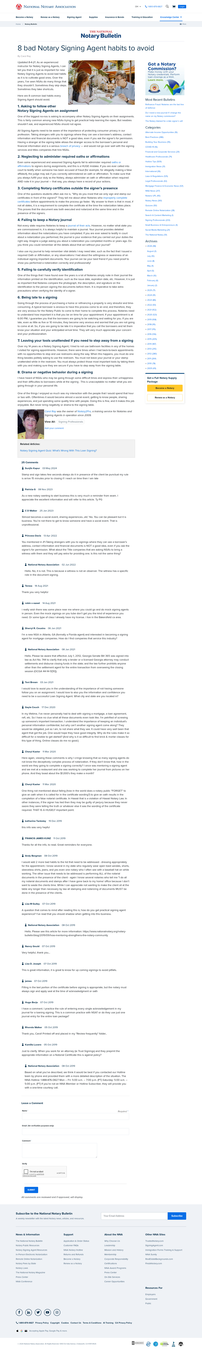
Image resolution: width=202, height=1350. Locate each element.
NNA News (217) (152, 191)
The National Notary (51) (156, 235)
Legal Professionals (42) (156, 181)
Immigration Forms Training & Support (163, 1250)
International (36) (152, 171)
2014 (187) (151, 344)
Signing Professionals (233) (157, 220)
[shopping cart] (173, 6)
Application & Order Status (76, 1241)
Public (148, 1303)
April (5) (150, 270)
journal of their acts (79, 225)
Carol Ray (50, 411)
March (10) (151, 275)
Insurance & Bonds (114, 17)
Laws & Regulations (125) (156, 176)
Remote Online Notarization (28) (159, 210)
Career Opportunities (114, 1281)
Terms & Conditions (92, 1323)
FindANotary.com (153, 1263)
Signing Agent (74, 17)
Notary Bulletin (31, 24)
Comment (26, 1141)
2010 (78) (151, 363)
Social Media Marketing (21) (157, 230)
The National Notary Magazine (30, 1272)
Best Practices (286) (154, 137)
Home (18, 24)
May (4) (150, 266)
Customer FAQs (71, 1245)
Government (151, 1299)
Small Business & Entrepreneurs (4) (161, 225)
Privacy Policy (42, 1323)
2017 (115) (151, 329)
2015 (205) (152, 339)
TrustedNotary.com (154, 1241)
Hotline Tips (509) (153, 161)
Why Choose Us (112, 1241)
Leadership (109, 1245)
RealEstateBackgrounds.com (159, 1259)
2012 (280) (152, 353)
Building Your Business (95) (157, 142)
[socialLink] (20, 1312)
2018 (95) (151, 324)
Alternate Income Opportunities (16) (161, 132)
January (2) (152, 285)
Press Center (22, 1277)
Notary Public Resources (27, 1245)
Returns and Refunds (74, 1254)
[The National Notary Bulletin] (101, 35)
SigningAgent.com (154, 1245)
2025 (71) (151, 290)
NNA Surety (151, 1254)
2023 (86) (151, 300)
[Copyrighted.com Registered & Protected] (138, 1343)
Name (25, 1111)
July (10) (150, 256)
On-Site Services (112, 1277)
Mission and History (113, 1250)
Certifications (110, 1263)
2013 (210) (151, 349)
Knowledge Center (169, 17)
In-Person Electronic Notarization (31, 1254)
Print (184, 24)
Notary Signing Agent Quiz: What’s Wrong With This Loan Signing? (58, 450)
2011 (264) (151, 358)
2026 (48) (151, 246)
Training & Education (142, 17)
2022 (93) (151, 305)
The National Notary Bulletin (29, 1241)
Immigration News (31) (155, 166)
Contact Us (76, 1323)
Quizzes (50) (151, 205)
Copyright (55, 1323)
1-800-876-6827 (155, 6)
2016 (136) (151, 334)
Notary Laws (22, 1268)
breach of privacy (70, 146)
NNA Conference (24, 1281)
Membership (110, 1254)
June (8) (150, 261)
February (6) (152, 280)
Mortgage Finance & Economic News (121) (164, 186)
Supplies (93, 17)
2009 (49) (151, 368)
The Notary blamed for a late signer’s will (164, 121)
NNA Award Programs (115, 1268)
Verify (24, 1164)
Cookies (65, 1323)
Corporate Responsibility (116, 1259)
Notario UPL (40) (152, 196)
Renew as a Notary (50, 17)
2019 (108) (151, 319)
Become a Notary (24, 17)
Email (38, 1126)
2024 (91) (151, 295)
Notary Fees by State (26, 1263)
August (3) (151, 251)
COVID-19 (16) (151, 147)
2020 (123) (152, 314)
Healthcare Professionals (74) (158, 156)
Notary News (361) (153, 200)
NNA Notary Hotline (73, 1250)
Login (182, 6)
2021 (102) (151, 310)
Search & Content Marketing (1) (159, 215)
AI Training (108, 1323)
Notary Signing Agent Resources (31, 1250)
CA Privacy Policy (123, 1323)
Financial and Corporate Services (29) (162, 152)
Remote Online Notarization (29, 1259)
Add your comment (54, 428)
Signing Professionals (70, 421)
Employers (150, 1294)
